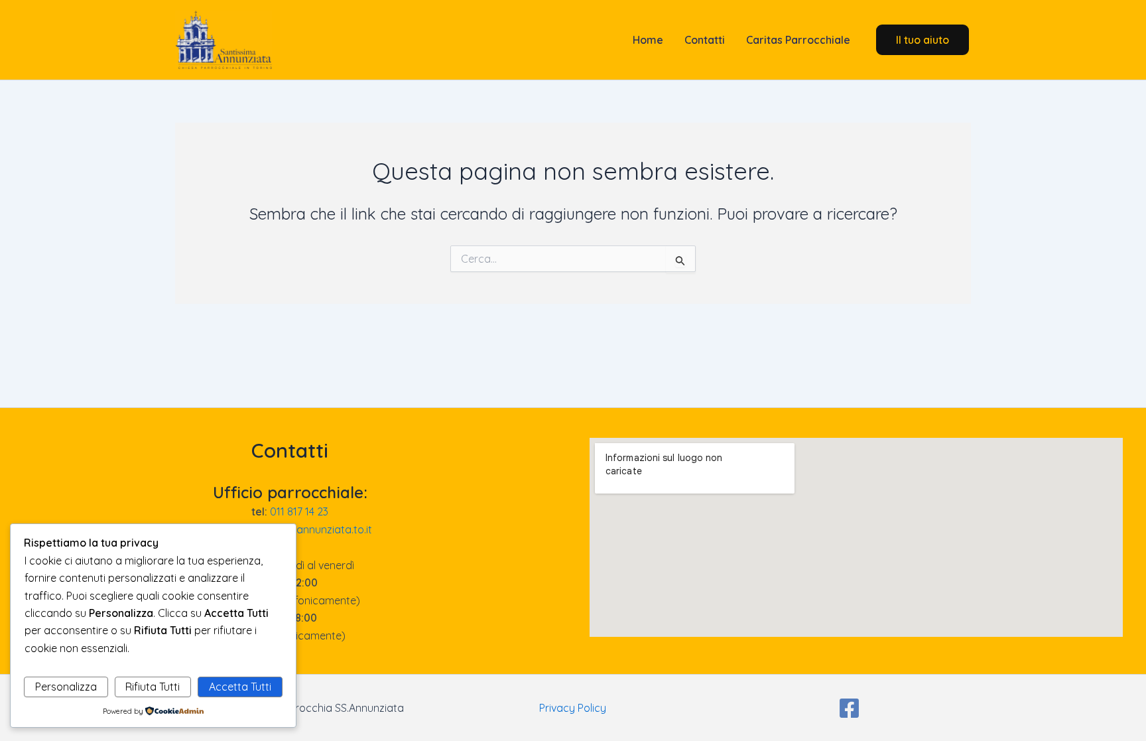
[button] (922, 40)
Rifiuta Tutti (152, 686)
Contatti (704, 39)
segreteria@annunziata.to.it (303, 529)
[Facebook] (849, 708)
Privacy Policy (572, 707)
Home (646, 39)
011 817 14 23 (299, 511)
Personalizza (66, 686)
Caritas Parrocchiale (798, 39)
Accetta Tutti (240, 686)
